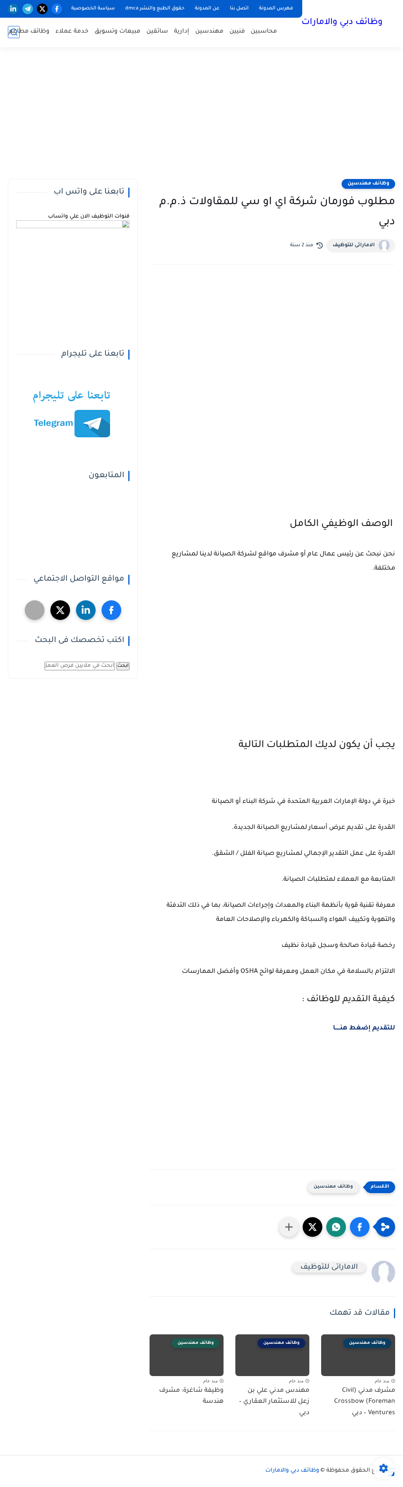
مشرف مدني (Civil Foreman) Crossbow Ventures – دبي (364, 1402)
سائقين (157, 31)
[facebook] (57, 9)
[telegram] (27, 9)
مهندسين (209, 31)
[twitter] (42, 9)
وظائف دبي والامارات (342, 23)
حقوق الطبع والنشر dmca (155, 8)
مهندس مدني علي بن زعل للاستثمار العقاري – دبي (274, 1402)
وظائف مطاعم (29, 31)
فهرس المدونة (276, 8)
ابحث (123, 666)
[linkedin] (13, 9)
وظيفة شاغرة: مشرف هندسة (191, 1396)
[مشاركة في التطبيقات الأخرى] (289, 1227)
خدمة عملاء (72, 31)
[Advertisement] (201, 118)
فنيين (237, 31)
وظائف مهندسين (368, 183)
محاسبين (264, 31)
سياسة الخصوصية (93, 8)
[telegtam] (34, 610)
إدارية (181, 31)
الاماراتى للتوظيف (354, 245)
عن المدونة (207, 8)
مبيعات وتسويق (117, 31)
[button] (360, 1227)
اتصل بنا (239, 8)
